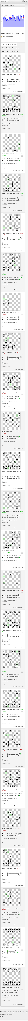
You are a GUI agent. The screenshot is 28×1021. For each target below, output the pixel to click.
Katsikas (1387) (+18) (13, 160)
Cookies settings (4, 1011)
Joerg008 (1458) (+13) (13, 754)
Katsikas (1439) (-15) (13, 875)
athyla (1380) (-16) (12, 198)
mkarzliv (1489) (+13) (13, 436)
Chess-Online (5, 1)
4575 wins (15, 48)
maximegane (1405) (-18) (14, 277)
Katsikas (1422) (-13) (13, 438)
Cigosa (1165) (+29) (13, 79)
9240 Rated (6, 48)
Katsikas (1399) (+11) (13, 636)
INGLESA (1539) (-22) (13, 118)
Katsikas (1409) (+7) (13, 517)
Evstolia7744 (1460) (13, 990)
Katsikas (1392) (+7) (13, 676)
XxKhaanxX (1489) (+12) (14, 793)
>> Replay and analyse (18, 91)
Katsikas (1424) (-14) (13, 835)
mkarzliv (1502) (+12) (13, 396)
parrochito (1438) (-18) (13, 158)
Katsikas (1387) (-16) (13, 239)
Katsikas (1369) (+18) (13, 279)
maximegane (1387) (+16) (14, 238)
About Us (9, 1014)
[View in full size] (11, 63)
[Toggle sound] (26, 1)
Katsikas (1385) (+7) (13, 716)
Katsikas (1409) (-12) (13, 398)
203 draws (15, 51)
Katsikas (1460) (12, 952)
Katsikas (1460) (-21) (13, 914)
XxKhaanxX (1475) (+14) (14, 833)
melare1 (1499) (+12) (13, 595)
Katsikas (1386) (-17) (13, 319)
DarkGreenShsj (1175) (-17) (14, 714)
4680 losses (6, 51)
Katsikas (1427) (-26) (13, 81)
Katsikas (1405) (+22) (13, 120)
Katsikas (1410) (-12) (13, 597)
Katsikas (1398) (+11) (13, 557)
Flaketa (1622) (12, 951)
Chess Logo (24, 1011)
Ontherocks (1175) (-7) (13, 515)
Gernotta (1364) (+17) (13, 317)
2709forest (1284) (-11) (13, 555)
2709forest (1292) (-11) (13, 635)
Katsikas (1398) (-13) (13, 755)
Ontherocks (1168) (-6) (13, 476)
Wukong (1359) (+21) (13, 912)
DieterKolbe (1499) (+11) (14, 357)
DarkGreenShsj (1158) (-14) (14, 674)
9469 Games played (9, 44)
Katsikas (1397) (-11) (13, 358)
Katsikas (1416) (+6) (13, 478)
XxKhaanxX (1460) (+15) (14, 873)
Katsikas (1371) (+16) (13, 200)
